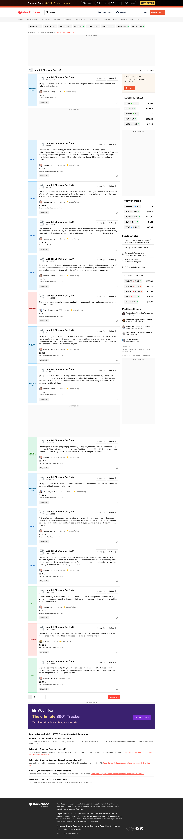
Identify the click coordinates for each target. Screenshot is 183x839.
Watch (111, 78)
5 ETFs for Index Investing (135, 267)
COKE (130, 103)
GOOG (64, 26)
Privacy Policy (62, 829)
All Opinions (32, 19)
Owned (62, 165)
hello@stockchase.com (89, 821)
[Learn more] (117, 103)
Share (99, 78)
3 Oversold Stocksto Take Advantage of (133, 261)
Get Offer (147, 3)
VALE (131, 297)
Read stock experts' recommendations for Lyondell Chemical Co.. (117, 774)
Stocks (57, 19)
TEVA (92, 26)
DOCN (121, 26)
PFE (130, 302)
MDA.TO (132, 291)
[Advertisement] (91, 51)
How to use (132, 349)
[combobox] (67, 12)
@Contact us (115, 826)
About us (124, 349)
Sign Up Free (156, 12)
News (139, 19)
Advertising (104, 826)
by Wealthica (146, 355)
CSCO (131, 124)
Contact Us (141, 349)
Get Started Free (141, 718)
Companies (60, 826)
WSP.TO (132, 281)
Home (20, 19)
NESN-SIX (34, 26)
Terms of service (75, 829)
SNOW (137, 26)
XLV (78, 26)
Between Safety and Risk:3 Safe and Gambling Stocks (135, 254)
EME (107, 26)
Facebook (125, 351)
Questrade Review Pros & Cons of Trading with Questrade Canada (138, 241)
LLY (129, 109)
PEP (129, 119)
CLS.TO (132, 286)
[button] (48, 91)
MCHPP (130, 114)
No (61, 92)
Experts (67, 19)
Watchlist (123, 12)
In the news (94, 826)
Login (145, 12)
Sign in (129, 88)
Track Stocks (107, 12)
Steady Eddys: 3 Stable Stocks (136, 248)
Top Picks (46, 19)
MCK (49, 26)
